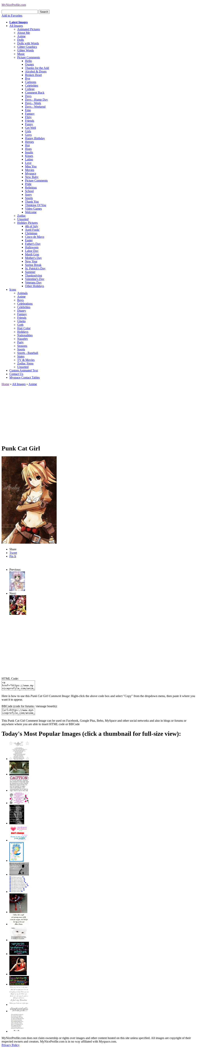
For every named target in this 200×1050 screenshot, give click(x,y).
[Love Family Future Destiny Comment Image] (19, 891)
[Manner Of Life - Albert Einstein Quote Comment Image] (19, 924)
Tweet (13, 552)
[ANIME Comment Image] (17, 613)
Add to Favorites (12, 15)
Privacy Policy (11, 1045)
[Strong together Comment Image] (19, 953)
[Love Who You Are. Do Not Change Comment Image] (19, 840)
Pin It (12, 556)
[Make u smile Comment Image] (19, 1011)
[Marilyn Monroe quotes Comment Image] (18, 974)
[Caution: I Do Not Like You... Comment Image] (19, 790)
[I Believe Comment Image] (19, 940)
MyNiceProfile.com (14, 4)
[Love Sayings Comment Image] (19, 758)
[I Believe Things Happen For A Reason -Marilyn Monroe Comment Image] (16, 823)
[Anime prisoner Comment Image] (17, 590)
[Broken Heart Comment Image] (18, 912)
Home (5, 384)
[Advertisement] (100, 413)
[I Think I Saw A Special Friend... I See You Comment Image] (16, 860)
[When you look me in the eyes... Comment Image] (19, 1004)
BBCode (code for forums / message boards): (29, 706)
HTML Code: (10, 678)
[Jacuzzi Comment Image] (19, 774)
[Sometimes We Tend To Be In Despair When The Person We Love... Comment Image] (19, 803)
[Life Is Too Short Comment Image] (17, 1031)
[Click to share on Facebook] (29, 500)
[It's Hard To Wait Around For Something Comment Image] (19, 874)
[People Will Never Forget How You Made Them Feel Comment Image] (19, 984)
